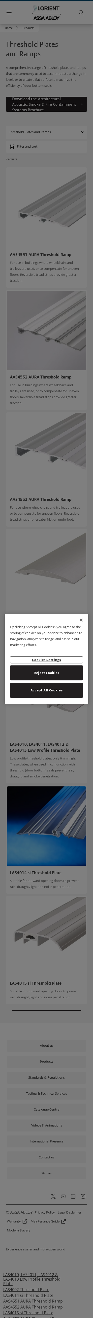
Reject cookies (46, 672)
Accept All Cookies (47, 690)
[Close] (81, 620)
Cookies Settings (46, 659)
